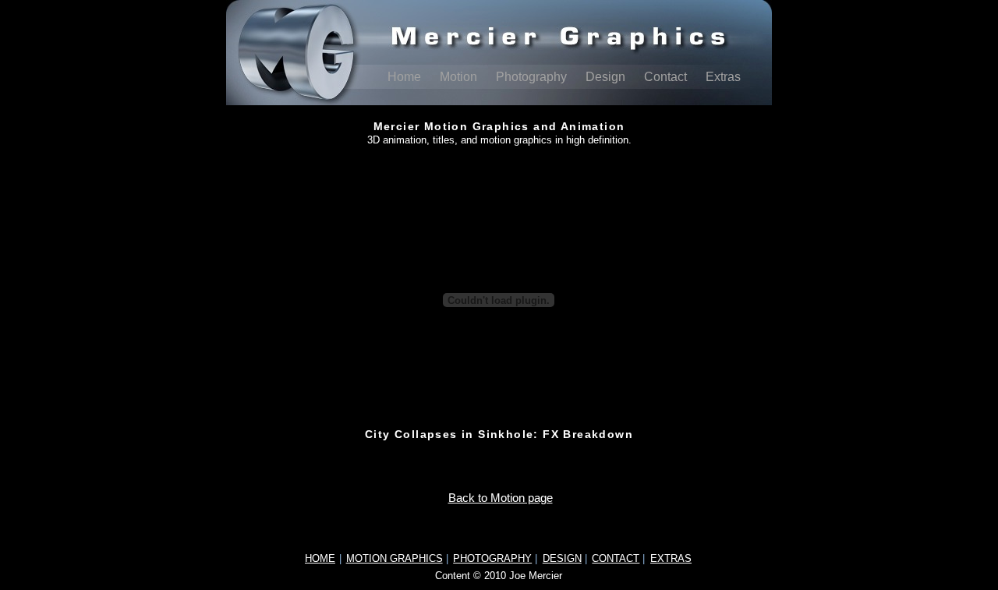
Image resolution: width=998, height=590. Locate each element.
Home (406, 76)
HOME (320, 558)
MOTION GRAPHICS (394, 558)
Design (607, 76)
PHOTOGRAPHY (492, 558)
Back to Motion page (500, 497)
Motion (460, 76)
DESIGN (562, 558)
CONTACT (615, 558)
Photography (533, 76)
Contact (667, 76)
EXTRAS (671, 558)
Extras (723, 76)
